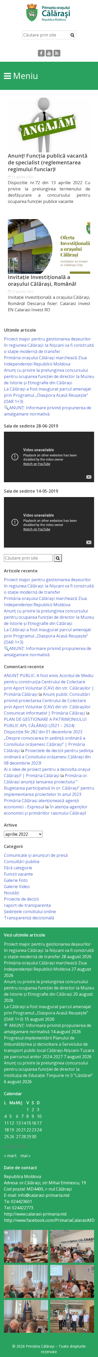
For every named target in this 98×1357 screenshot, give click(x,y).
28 (23, 1136)
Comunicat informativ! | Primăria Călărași (44, 713)
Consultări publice (21, 861)
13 (18, 1123)
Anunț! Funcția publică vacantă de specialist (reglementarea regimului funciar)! (48, 162)
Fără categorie (18, 868)
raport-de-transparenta (27, 905)
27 (18, 1136)
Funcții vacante (18, 874)
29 (28, 1136)
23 (34, 1130)
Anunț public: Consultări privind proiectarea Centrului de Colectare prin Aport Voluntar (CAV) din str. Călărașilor (47, 700)
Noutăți (11, 893)
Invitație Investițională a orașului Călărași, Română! (42, 280)
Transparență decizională (29, 918)
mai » (25, 1155)
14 (23, 1123)
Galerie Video (17, 886)
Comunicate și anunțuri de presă (36, 855)
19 (11, 1130)
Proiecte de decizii (21, 899)
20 (18, 1130)
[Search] (72, 35)
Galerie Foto (16, 880)
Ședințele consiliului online (30, 911)
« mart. (10, 1155)
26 (11, 1136)
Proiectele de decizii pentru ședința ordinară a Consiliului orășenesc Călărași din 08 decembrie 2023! (48, 757)
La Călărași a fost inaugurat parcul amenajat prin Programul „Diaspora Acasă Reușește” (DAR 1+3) (47, 395)
